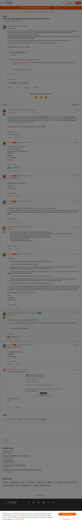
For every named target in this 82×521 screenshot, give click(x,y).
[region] (41, 516)
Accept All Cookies (67, 514)
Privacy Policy (20, 519)
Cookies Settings (67, 519)
